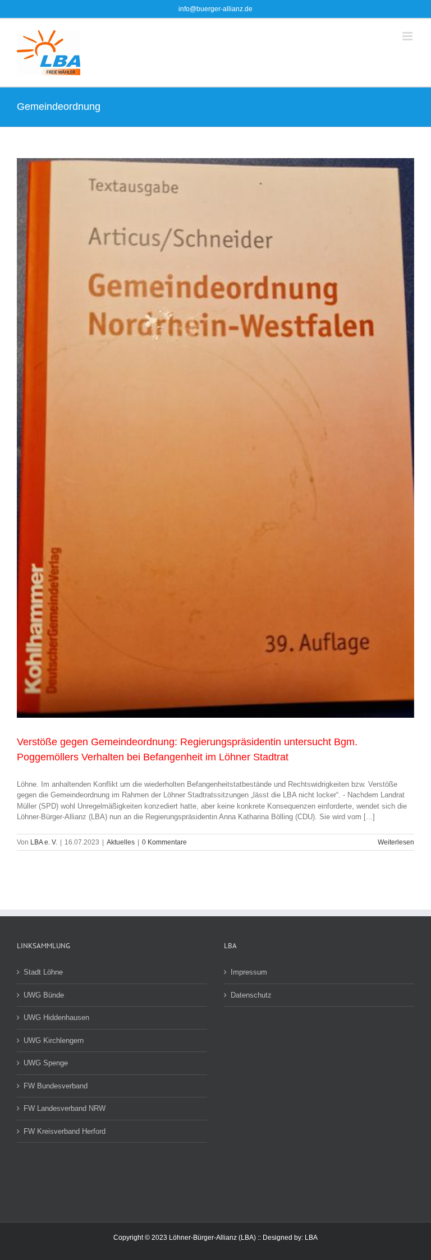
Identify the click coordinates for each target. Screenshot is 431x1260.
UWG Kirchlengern (54, 1040)
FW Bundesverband (56, 1086)
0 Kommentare (164, 842)
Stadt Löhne (43, 972)
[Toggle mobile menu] (408, 36)
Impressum (249, 972)
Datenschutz (251, 995)
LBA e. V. (43, 842)
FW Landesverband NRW (65, 1108)
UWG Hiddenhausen (56, 1017)
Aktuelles (121, 842)
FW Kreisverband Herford (65, 1131)
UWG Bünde (44, 995)
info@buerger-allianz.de (215, 9)
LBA (311, 1237)
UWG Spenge (46, 1063)
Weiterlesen (396, 842)
